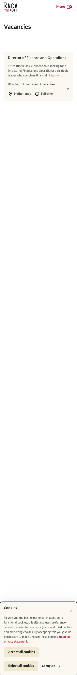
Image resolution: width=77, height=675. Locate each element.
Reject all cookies (21, 666)
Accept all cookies (21, 652)
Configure (48, 666)
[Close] (71, 611)
